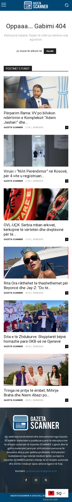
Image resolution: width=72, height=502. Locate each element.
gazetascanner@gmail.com (41, 471)
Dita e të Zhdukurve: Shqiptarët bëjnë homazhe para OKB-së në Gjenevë (35, 339)
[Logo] (36, 5)
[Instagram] (36, 480)
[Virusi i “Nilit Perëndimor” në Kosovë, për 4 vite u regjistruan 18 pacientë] (36, 151)
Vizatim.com (50, 499)
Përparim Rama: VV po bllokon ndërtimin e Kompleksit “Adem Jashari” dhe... (30, 118)
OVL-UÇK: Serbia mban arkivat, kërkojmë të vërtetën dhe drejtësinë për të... (34, 229)
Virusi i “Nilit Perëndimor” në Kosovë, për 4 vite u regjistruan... (35, 173)
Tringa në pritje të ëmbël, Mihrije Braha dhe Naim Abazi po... (31, 392)
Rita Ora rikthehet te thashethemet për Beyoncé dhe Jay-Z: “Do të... (36, 285)
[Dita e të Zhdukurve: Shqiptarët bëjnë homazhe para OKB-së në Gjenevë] (36, 316)
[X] (45, 480)
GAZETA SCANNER (13, 127)
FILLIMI (50, 51)
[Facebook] (26, 480)
